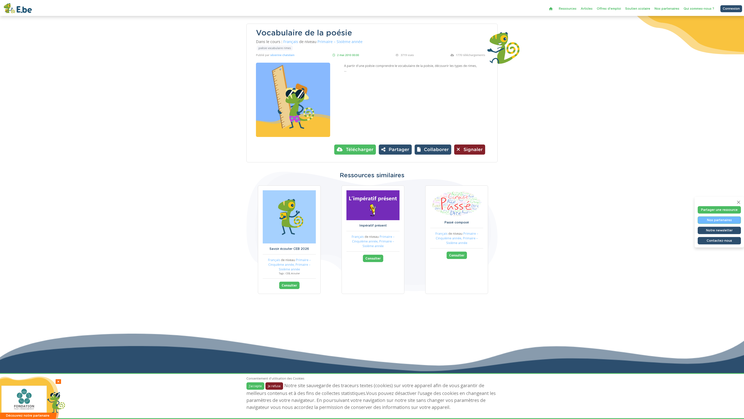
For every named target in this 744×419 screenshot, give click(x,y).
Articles (586, 8)
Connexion (731, 8)
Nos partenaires (666, 8)
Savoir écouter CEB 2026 (289, 248)
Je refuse (274, 386)
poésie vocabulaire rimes (274, 48)
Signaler (472, 149)
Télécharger (358, 149)
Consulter (289, 285)
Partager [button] (398, 149)
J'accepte (255, 386)
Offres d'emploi (609, 8)
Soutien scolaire (637, 8)
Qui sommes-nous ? (699, 8)
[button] (433, 150)
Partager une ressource (719, 209)
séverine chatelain (282, 55)
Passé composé (456, 222)
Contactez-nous (719, 240)
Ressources (567, 8)
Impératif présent (373, 225)
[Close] (738, 202)
